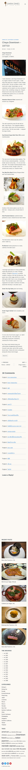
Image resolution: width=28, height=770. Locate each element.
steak (3, 756)
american (5, 732)
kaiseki (15, 741)
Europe (3, 691)
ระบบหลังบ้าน (11, 453)
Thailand (4, 724)
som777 (10, 404)
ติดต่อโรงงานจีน (12, 442)
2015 (6, 668)
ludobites (24, 741)
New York (4, 708)
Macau (3, 701)
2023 (6, 653)
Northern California (6, 710)
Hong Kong (4, 695)
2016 (6, 666)
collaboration (9, 735)
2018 (6, 661)
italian (17, 738)
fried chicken (10, 738)
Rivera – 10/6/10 (6, 363)
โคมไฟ (9, 469)
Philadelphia (5, 716)
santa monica (7, 753)
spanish (22, 753)
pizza (7, 751)
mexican (20, 743)
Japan (3, 697)
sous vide (18, 753)
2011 (6, 676)
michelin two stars (10, 749)
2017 (6, 663)
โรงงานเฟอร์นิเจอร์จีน (13, 415)
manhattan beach (14, 743)
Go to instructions (12, 377)
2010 (6, 678)
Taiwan (3, 722)
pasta (24, 749)
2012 (6, 674)
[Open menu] (25, 4)
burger (19, 732)
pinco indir (10, 447)
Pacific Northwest (6, 714)
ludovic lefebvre (6, 743)
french (4, 738)
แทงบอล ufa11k (11, 431)
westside (18, 757)
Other (3, 712)
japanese (5, 355)
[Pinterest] (10, 763)
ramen (17, 751)
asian (10, 732)
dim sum (14, 735)
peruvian (3, 751)
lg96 (9, 388)
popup (14, 751)
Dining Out (4, 39)
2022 (6, 655)
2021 (6, 657)
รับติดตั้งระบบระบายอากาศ (14, 426)
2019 (6, 659)
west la (15, 757)
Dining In (4, 687)
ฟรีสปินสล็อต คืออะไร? (13, 399)
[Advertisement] (14, 23)
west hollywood (10, 757)
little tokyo (19, 741)
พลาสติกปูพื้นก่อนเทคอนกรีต (15, 437)
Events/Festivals (6, 693)
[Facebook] (3, 763)
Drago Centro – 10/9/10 (22, 364)
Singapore (4, 718)
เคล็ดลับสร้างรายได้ (12, 420)
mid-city (19, 749)
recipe (21, 751)
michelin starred (8, 746)
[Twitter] (5, 763)
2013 (6, 672)
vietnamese (4, 757)
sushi (7, 756)
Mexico (3, 704)
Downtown (20, 735)
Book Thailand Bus (12, 382)
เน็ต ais (9, 464)
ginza (14, 738)
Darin (4, 49)
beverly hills (15, 732)
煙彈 (9, 458)
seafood (13, 753)
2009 (6, 680)
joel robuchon (11, 741)
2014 (6, 670)
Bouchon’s (15, 273)
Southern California (13, 39)
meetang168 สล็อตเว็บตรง (14, 393)
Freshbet (10, 409)
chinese (4, 735)
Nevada (4, 706)
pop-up (11, 751)
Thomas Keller (15, 755)
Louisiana (4, 699)
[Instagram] (8, 763)
